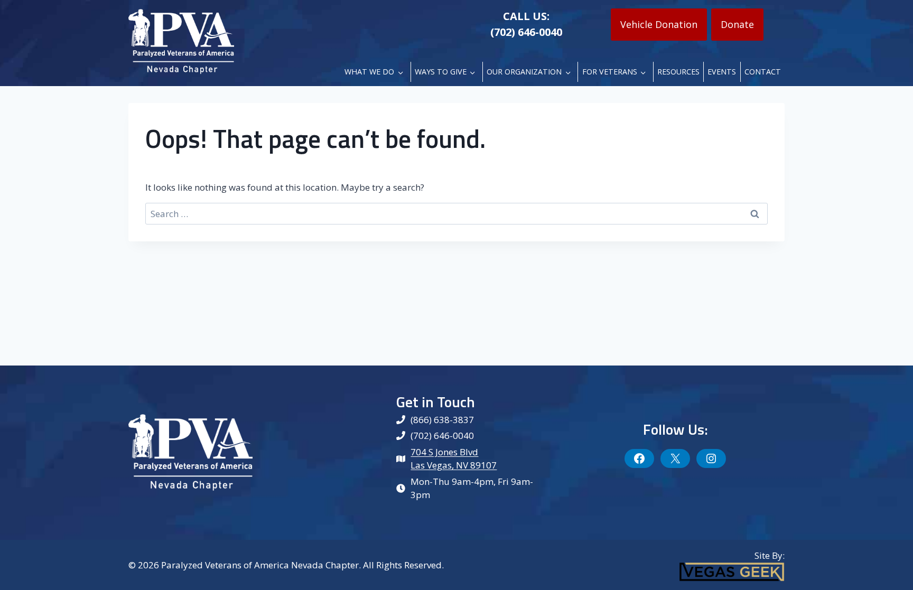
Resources (678, 72)
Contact (762, 72)
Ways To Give (441, 72)
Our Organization (524, 72)
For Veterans (609, 72)
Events (721, 72)
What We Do (369, 72)
